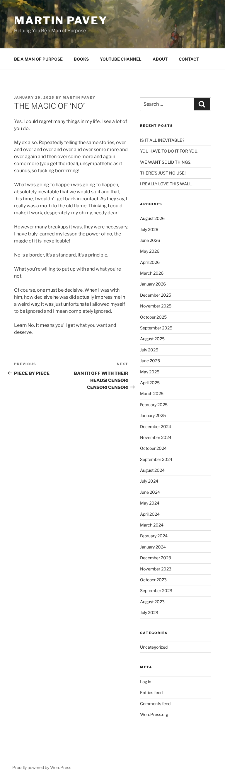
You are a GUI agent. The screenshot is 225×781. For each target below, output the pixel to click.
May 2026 (149, 251)
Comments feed (155, 703)
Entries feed (151, 692)
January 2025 (153, 415)
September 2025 (156, 327)
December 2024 (155, 426)
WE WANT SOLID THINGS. (165, 162)
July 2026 (149, 229)
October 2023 (153, 579)
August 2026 (152, 218)
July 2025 (149, 349)
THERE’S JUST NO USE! (162, 172)
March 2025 (151, 393)
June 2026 (150, 240)
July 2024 (149, 480)
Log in (145, 681)
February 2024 (154, 535)
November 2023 (155, 568)
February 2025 (154, 404)
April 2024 (150, 514)
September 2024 (156, 459)
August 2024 (152, 470)
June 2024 (150, 492)
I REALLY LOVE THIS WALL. (166, 183)
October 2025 (153, 317)
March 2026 (151, 273)
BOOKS (81, 59)
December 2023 (155, 557)
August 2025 (152, 338)
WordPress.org (154, 714)
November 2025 (155, 305)
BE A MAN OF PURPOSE (38, 59)
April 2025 (150, 382)
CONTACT (189, 59)
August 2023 (152, 601)
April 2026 (150, 262)
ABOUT (160, 59)
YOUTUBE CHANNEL (121, 59)
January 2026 (153, 283)
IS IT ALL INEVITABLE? (162, 140)
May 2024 (149, 502)
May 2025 (149, 371)
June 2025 (150, 360)
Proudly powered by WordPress (41, 767)
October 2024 (153, 448)
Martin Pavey (61, 20)
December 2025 (155, 295)
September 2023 (156, 590)
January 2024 (153, 546)
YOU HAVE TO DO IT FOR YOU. (169, 150)
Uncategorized (154, 647)
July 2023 (149, 612)
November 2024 (155, 437)
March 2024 (151, 524)
